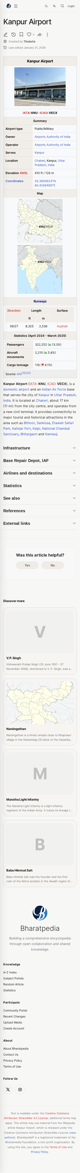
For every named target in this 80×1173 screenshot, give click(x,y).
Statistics (9, 990)
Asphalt (62, 326)
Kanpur (39, 152)
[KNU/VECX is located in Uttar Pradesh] (40, 242)
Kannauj (51, 434)
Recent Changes (14, 1016)
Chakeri (40, 160)
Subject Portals (13, 978)
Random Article (13, 984)
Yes (27, 565)
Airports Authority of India (52, 136)
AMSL (24, 173)
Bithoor (29, 423)
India (51, 165)
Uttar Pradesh (65, 395)
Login (71, 6)
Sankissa (43, 423)
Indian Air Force (54, 389)
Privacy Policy (12, 1060)
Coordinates (14, 181)
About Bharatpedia (16, 1048)
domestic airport (16, 389)
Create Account (13, 1028)
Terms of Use (12, 1066)
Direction (14, 310)
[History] (13, 34)
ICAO (43, 113)
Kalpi (36, 428)
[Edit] (5, 34)
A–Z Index (10, 972)
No (53, 565)
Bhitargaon (29, 434)
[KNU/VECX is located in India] (40, 293)
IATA (26, 113)
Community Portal (15, 1010)
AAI (19, 374)
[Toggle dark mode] (46, 6)
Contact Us (10, 1054)
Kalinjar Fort (21, 428)
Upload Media (12, 1022)
